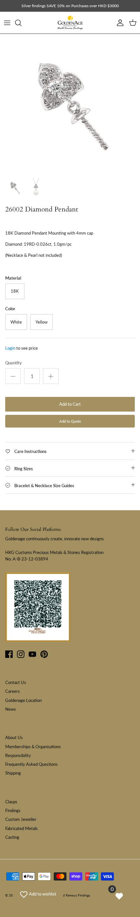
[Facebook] (9, 654)
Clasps (11, 801)
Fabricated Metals (21, 828)
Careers (12, 691)
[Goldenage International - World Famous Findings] (70, 23)
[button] (38, 894)
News (10, 709)
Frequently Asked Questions (31, 764)
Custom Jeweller (20, 819)
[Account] (118, 23)
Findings (13, 810)
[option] (70, 104)
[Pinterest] (44, 654)
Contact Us (15, 682)
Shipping (13, 773)
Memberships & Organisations (33, 746)
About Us (14, 737)
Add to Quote (70, 421)
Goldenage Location (23, 700)
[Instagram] (20, 654)
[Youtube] (32, 654)
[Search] (21, 23)
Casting (12, 837)
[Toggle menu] (7, 23)
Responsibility (18, 755)
